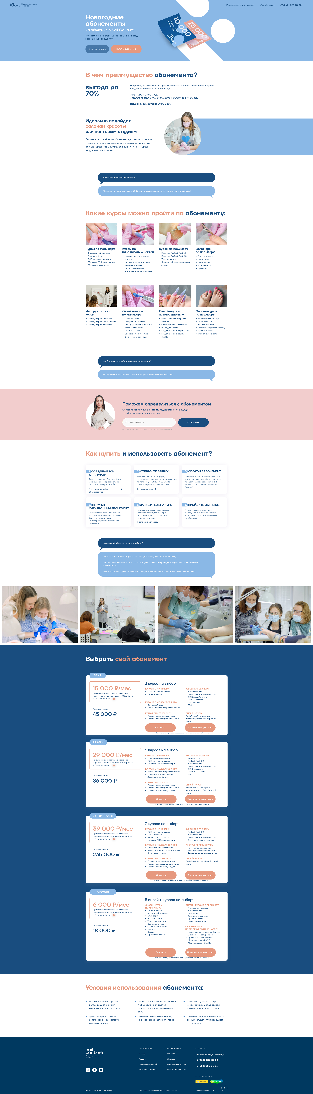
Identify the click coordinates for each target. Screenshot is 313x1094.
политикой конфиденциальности (163, 429)
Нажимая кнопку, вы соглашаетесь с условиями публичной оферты (182, 733)
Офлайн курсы (146, 1049)
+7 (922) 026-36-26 (207, 1066)
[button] (126, 49)
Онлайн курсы (174, 1049)
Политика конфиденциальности (98, 1091)
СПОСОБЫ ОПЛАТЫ (204, 1076)
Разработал (205, 1091)
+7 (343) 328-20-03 (207, 1060)
